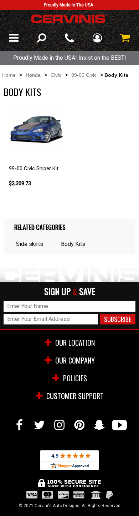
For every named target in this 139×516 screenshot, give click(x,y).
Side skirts (29, 244)
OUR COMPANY (75, 360)
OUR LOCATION (75, 342)
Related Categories (40, 227)
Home (9, 75)
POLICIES (75, 378)
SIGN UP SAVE (69, 291)
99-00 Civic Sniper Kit (33, 168)
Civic (56, 75)
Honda (33, 75)
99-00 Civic (84, 75)
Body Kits (73, 244)
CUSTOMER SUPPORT (75, 396)
